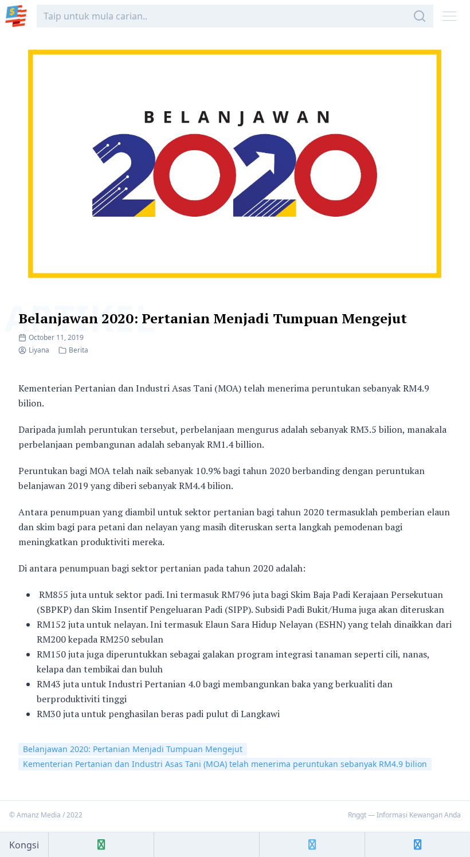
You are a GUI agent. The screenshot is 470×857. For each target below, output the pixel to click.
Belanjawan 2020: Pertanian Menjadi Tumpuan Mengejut (212, 318)
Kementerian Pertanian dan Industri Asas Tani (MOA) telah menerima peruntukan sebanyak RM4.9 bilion (225, 763)
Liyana (39, 350)
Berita (78, 350)
